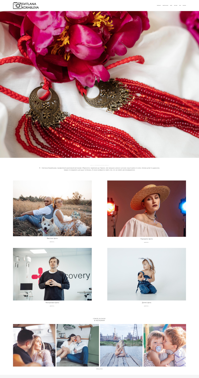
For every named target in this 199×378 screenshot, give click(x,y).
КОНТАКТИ (184, 5)
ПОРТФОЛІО (159, 5)
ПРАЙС (171, 5)
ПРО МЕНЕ (175, 5)
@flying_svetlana (99, 368)
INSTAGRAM (100, 320)
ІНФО (180, 5)
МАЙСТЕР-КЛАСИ (165, 5)
